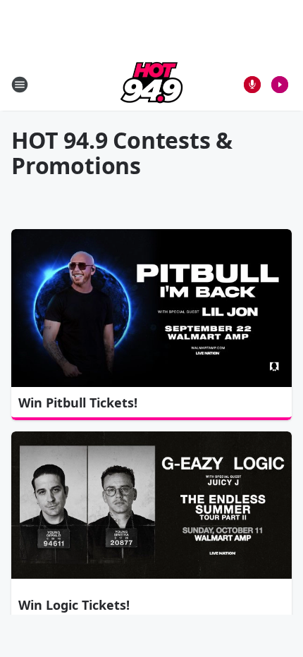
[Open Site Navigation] (19, 84)
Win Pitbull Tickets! (77, 402)
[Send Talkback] (252, 84)
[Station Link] (151, 84)
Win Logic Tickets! (74, 605)
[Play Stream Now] (279, 84)
